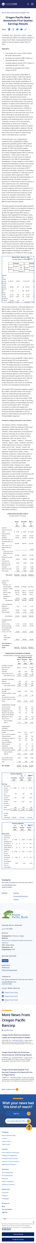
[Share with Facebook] (17, 29)
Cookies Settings (18, 1234)
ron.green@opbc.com (9, 885)
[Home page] (9, 4)
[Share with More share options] (29, 29)
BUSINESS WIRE (20, 35)
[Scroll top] (29, 1127)
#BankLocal (6, 967)
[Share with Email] (21, 29)
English (5, 961)
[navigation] (32, 4)
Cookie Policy (6, 1229)
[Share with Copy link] (25, 29)
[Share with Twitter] (13, 29)
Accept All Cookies (18, 1239)
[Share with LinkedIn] (9, 29)
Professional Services (20, 896)
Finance (16, 899)
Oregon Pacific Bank (11, 992)
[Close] (33, 1222)
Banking (16, 893)
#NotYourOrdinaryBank (9, 970)
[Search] (28, 4)
